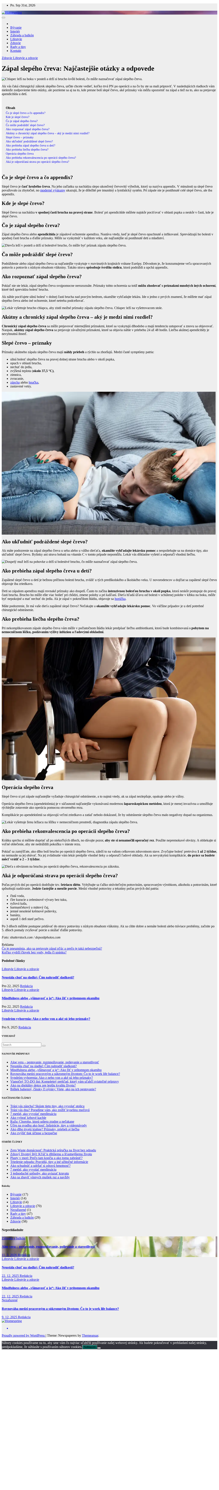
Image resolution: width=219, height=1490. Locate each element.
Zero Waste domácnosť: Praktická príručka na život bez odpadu (53, 1150)
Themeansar (90, 1335)
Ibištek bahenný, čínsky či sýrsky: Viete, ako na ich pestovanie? (53, 1089)
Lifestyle (16, 39)
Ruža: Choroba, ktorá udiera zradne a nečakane (42, 1121)
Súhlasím (90, 1347)
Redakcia (26, 986)
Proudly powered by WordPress (24, 1335)
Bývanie (16, 27)
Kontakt (15, 50)
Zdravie (15, 43)
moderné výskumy (52, 190)
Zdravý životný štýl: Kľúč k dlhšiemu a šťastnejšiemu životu (51, 1154)
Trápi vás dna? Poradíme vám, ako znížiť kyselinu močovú (50, 1110)
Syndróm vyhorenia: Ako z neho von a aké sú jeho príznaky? (46, 1019)
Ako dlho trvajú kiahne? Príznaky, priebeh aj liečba (44, 1129)
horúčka (120, 599)
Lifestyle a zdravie (25, 58)
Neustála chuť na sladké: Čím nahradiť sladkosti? (38, 977)
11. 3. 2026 (10, 1255)
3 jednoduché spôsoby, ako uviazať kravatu (39, 1173)
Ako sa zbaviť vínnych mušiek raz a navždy (40, 1177)
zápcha (15, 382)
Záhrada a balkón (22, 35)
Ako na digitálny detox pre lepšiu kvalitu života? (43, 1085)
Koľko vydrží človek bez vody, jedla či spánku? (34, 952)
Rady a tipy (18, 47)
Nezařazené (18, 1210)
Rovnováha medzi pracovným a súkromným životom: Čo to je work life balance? (65, 1074)
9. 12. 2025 (10, 1317)
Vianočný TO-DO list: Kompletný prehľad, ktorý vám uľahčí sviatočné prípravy (64, 1081)
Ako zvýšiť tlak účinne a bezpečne (33, 1133)
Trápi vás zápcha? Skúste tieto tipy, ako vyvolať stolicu (47, 1106)
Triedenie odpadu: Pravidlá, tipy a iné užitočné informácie (49, 1162)
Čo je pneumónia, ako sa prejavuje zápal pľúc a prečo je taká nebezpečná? (52, 948)
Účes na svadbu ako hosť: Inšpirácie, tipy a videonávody (48, 1125)
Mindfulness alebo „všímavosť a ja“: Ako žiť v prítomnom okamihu (50, 998)
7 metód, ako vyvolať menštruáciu (33, 1114)
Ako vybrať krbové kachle (28, 1117)
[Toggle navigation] (3, 17)
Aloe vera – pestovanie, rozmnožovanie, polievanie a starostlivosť (54, 1062)
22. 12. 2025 (11, 1276)
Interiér (15, 31)
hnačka (33, 382)
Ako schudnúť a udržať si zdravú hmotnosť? (40, 1165)
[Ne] (99, 1348)
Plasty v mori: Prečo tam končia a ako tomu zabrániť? (46, 1158)
